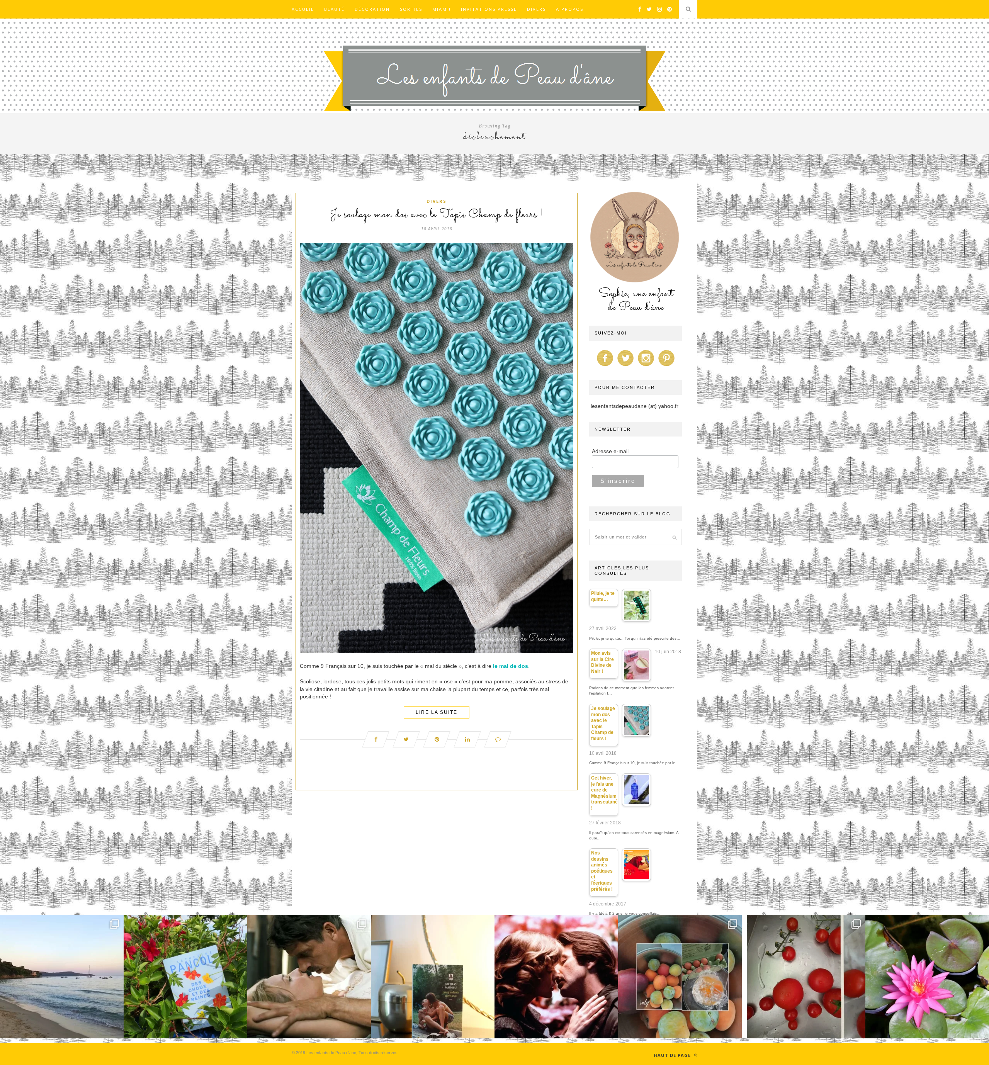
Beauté (334, 9)
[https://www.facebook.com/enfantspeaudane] (605, 366)
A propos (569, 9)
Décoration (372, 9)
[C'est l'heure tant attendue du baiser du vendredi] (309, 976)
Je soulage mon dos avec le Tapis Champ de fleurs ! (437, 214)
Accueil (303, 9)
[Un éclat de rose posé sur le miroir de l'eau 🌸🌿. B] (927, 976)
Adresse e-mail (610, 451)
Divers (536, 9)
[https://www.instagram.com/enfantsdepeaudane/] (646, 366)
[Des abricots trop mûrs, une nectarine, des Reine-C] (680, 976)
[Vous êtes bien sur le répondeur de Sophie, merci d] (62, 976)
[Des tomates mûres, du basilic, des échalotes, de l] (803, 976)
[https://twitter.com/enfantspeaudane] (625, 366)
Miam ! (441, 9)
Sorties (411, 9)
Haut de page (673, 1055)
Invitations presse (489, 9)
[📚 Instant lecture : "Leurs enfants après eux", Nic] (432, 976)
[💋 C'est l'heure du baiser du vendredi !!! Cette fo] (556, 976)
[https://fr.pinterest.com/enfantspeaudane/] (666, 366)
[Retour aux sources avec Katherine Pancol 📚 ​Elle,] (185, 976)
